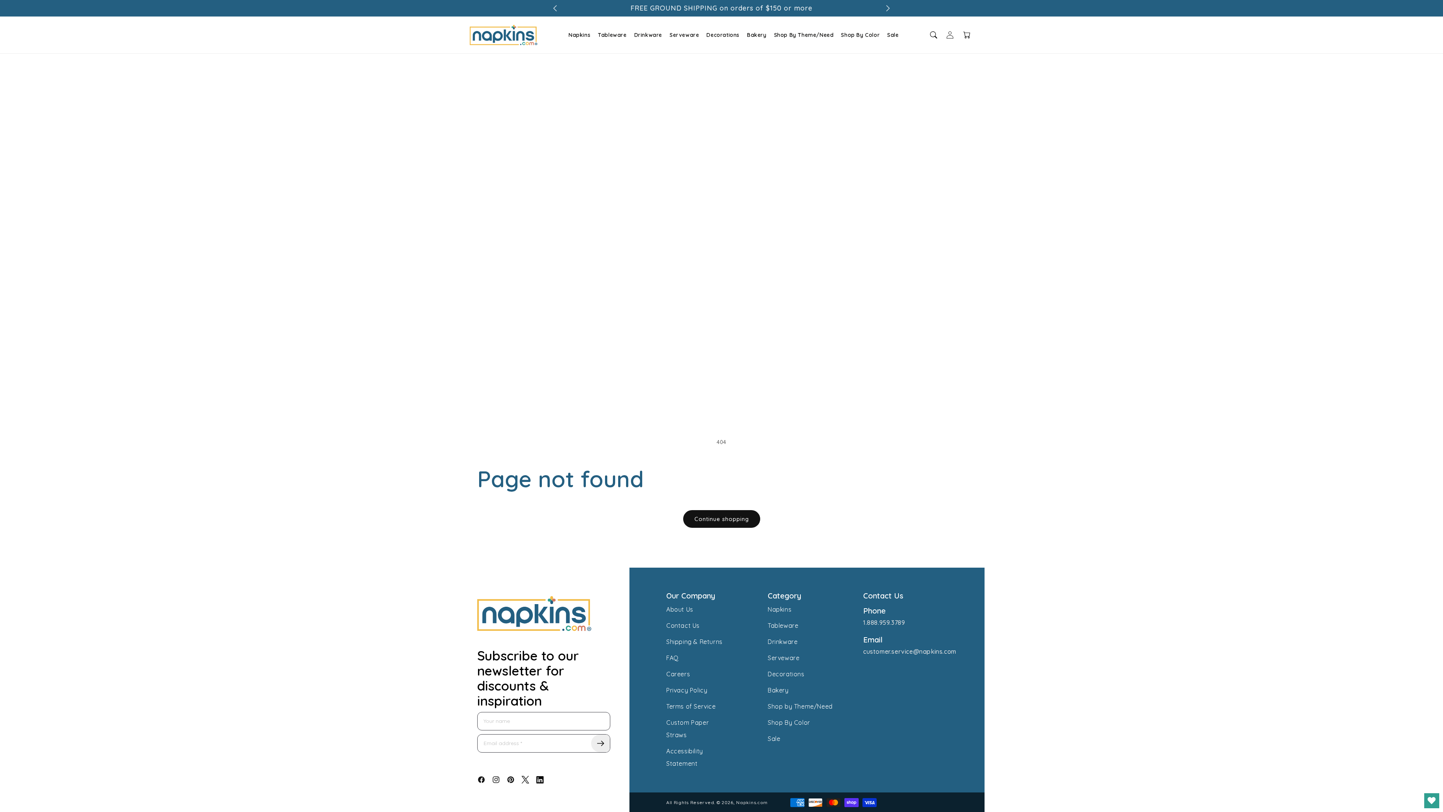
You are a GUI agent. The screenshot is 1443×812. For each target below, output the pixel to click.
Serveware (684, 35)
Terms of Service (691, 706)
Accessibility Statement (684, 757)
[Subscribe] (600, 743)
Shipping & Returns (694, 641)
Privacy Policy (686, 690)
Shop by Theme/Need (800, 706)
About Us (679, 609)
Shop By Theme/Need (804, 35)
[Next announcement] (888, 8)
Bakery (757, 35)
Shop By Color (860, 35)
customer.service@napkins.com (909, 651)
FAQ (672, 658)
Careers (678, 674)
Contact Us (683, 625)
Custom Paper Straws (687, 729)
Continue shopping (721, 519)
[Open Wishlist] (1431, 800)
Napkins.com (752, 802)
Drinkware (648, 35)
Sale (892, 35)
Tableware (612, 35)
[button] (578, 35)
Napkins (579, 35)
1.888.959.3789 (884, 622)
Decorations (723, 35)
